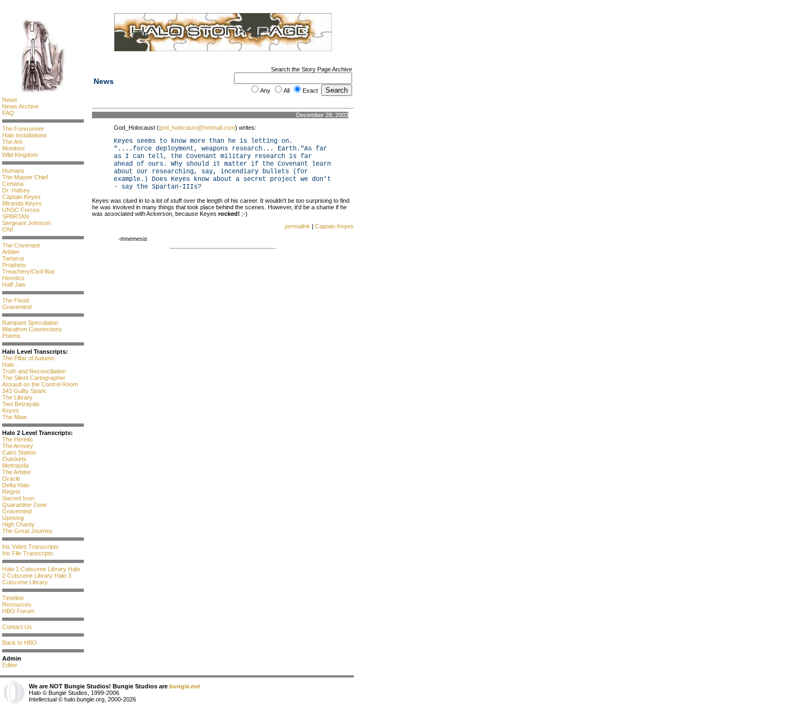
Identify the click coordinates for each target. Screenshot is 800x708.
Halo (8, 364)
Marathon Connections (32, 329)
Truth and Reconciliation (34, 371)
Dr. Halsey (16, 190)
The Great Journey (27, 531)
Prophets (14, 265)
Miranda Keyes (22, 203)
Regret (11, 491)
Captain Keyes (21, 196)
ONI (7, 229)
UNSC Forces (21, 210)
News (9, 99)
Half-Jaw (14, 284)
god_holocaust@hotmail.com (197, 127)
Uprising (13, 518)
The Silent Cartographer (33, 377)
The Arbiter (16, 472)
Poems (11, 335)
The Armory (17, 446)
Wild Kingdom (20, 155)
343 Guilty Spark (24, 391)
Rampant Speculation (30, 322)
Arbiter (11, 252)
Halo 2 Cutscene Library (41, 572)
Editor (9, 665)
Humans (13, 170)
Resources (17, 604)
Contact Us (17, 627)
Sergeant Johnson (26, 223)
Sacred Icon (18, 498)
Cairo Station (19, 452)
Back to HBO (19, 642)
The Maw (14, 417)
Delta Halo (15, 485)
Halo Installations (24, 135)
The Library (17, 397)
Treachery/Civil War (28, 271)
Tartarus (13, 258)
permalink (297, 226)
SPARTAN (15, 216)
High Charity (18, 524)
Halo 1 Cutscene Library (34, 569)
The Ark (12, 141)
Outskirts (14, 459)
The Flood (15, 300)
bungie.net (184, 686)
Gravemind (17, 307)
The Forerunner (23, 128)
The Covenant (21, 245)
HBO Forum (18, 611)
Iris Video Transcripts (30, 546)
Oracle (11, 478)
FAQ (8, 113)
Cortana (12, 183)
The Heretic (17, 439)
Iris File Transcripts (27, 553)
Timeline (13, 598)
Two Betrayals (21, 404)
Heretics (13, 278)
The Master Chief (25, 177)
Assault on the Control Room (40, 384)
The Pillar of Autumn (28, 358)
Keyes (10, 410)
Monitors (13, 148)
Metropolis (15, 465)
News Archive (20, 106)
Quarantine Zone (24, 504)
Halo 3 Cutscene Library (36, 578)
